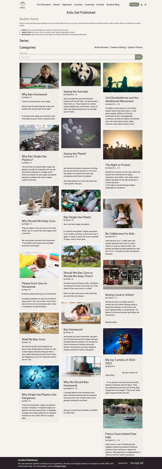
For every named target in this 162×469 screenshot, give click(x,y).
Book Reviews (101, 47)
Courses (78, 4)
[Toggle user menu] (142, 4)
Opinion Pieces (135, 47)
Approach (67, 4)
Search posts (23, 53)
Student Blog (112, 4)
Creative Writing (118, 47)
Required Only (123, 463)
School (56, 4)
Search (138, 57)
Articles (100, 4)
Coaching (89, 4)
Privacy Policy (60, 466)
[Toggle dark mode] (145, 4)
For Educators (44, 4)
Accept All (136, 463)
